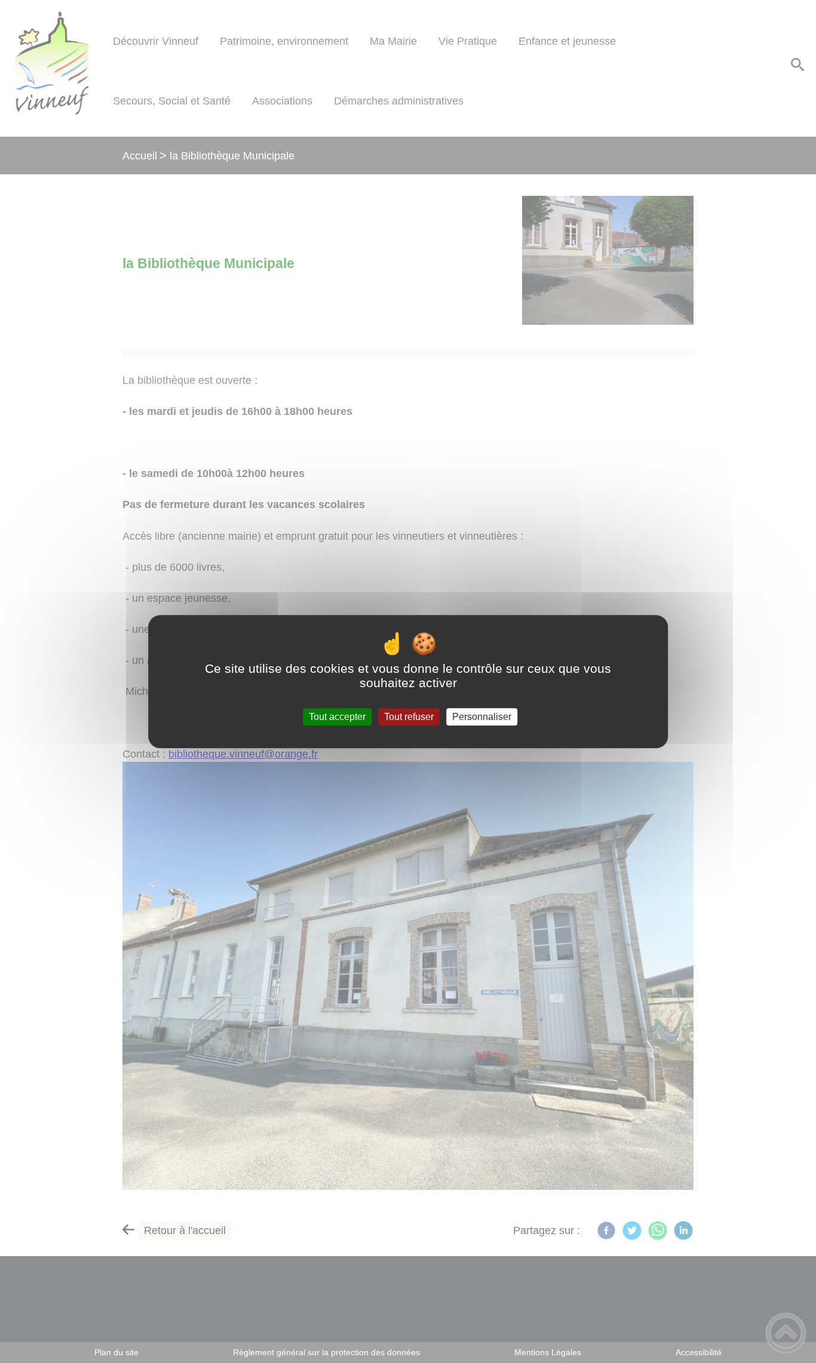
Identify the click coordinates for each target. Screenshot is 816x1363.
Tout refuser (409, 717)
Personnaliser (481, 717)
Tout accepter (337, 717)
